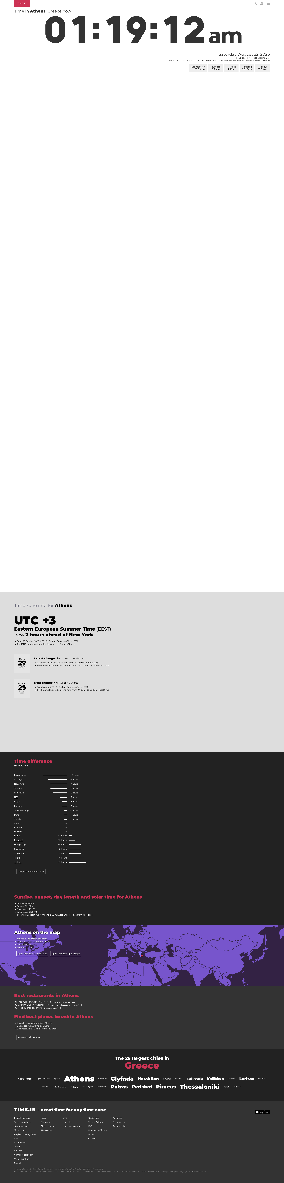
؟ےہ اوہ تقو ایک (184, 1172)
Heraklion (148, 1078)
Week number (21, 1159)
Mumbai (18, 840)
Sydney (18, 862)
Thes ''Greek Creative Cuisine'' (33, 1002)
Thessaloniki (200, 1086)
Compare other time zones (31, 871)
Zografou (237, 1087)
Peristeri (142, 1086)
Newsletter (46, 1130)
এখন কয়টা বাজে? (89, 1172)
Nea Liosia (60, 1086)
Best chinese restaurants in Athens (34, 1023)
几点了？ (31, 1172)
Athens (79, 1078)
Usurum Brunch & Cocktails (31, 1005)
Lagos (17, 801)
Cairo (16, 823)
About (91, 1134)
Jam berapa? (126, 1172)
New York (19, 784)
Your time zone (21, 1126)
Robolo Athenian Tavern (30, 1008)
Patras (119, 1087)
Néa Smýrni (87, 1087)
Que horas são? (113, 1172)
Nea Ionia (46, 1087)
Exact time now (22, 1118)
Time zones (20, 1130)
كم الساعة (80, 1172)
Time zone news (49, 1126)
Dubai (17, 836)
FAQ (90, 1126)
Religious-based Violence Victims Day (251, 58)
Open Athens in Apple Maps (66, 954)
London (216, 68)
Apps (43, 1118)
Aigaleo (57, 1079)
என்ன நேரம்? (174, 1172)
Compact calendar (23, 1155)
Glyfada (122, 1078)
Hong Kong (20, 844)
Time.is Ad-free (95, 1122)
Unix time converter (73, 1126)
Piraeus (166, 1087)
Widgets (45, 1122)
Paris (231, 68)
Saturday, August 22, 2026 (244, 54)
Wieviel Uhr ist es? (139, 1172)
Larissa (246, 1078)
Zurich (17, 819)
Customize (93, 1118)
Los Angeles (198, 68)
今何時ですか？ (153, 1172)
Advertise (117, 1118)
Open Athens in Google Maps (32, 954)
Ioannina (179, 1079)
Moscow (18, 831)
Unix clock (68, 1122)
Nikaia (74, 1086)
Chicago (18, 779)
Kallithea (215, 1079)
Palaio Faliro (102, 1087)
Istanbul (18, 827)
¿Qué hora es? (52, 1172)
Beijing (247, 68)
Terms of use (119, 1122)
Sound (17, 1163)
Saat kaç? (164, 1172)
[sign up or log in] (261, 4)
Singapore (19, 853)
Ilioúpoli (167, 1078)
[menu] (268, 4)
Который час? (101, 1172)
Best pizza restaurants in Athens (33, 1026)
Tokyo (262, 68)
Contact (92, 1138)
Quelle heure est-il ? (67, 1172)
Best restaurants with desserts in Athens (37, 1029)
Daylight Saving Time (25, 1134)
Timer (17, 1146)
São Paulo (19, 793)
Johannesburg (21, 810)
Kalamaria (195, 1079)
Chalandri (102, 1079)
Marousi (261, 1079)
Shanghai (19, 849)
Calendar (18, 1151)
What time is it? (20, 1172)
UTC (16, 797)
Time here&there (22, 1122)
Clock (17, 1138)
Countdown (20, 1142)
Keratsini (231, 1079)
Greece (43, 939)
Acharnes (25, 1079)
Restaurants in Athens (29, 1037)
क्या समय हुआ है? (41, 1172)
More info (211, 61)
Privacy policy (119, 1126)
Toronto (18, 788)
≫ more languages (198, 1172)
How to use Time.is (97, 1130)
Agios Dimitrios (43, 1079)
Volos (226, 1086)
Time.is (22, 3)
